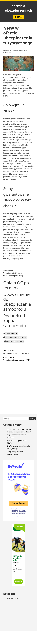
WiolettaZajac (7, 52)
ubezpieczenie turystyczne (16, 337)
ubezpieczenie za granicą (14, 341)
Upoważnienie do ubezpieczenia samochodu (17, 301)
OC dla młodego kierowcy (13, 275)
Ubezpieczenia (11, 333)
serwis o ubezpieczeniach (18, 8)
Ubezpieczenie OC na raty (13, 273)
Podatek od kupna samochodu (14, 320)
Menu (19, 17)
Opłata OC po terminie (16, 285)
